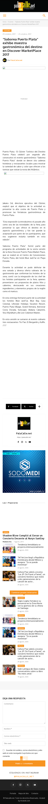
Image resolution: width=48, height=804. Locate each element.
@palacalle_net (24, 776)
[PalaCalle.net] (5, 60)
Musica (5, 579)
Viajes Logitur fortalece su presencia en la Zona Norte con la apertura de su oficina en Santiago (30, 604)
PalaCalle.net (16, 60)
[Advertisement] (24, 124)
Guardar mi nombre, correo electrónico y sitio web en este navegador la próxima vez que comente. (22, 753)
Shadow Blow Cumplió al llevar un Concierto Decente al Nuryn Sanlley (23, 537)
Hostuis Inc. (7, 542)
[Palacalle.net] (24, 6)
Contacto (34, 793)
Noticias (6, 552)
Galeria (5, 532)
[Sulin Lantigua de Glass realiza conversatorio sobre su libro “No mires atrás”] (9, 670)
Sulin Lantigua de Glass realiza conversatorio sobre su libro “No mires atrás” (31, 671)
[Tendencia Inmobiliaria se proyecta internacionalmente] (9, 548)
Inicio (4, 22)
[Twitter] (26, 441)
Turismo (10, 22)
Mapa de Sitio (24, 793)
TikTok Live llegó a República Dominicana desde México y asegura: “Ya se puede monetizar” (31, 561)
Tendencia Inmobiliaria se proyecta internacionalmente (31, 545)
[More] (39, 406)
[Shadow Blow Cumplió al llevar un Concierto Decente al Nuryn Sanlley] (24, 518)
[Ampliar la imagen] (42, 453)
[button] (4, 15)
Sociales (21, 598)
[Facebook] (18, 441)
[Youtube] (30, 441)
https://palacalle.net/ (24, 437)
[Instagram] (22, 441)
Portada (13, 793)
